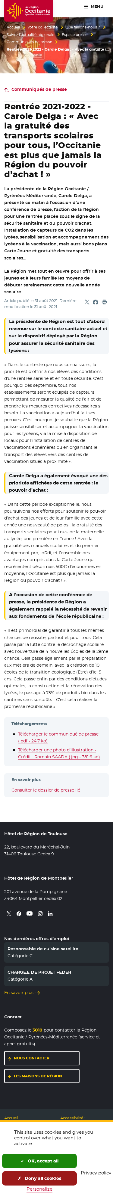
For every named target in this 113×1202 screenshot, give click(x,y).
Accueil (13, 27)
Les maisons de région (38, 1076)
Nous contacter (31, 1058)
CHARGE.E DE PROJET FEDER (39, 972)
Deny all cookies (42, 1178)
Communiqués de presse (29, 42)
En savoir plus (18, 992)
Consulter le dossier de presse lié (45, 790)
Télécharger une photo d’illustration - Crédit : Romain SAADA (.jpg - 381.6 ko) (59, 753)
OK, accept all (42, 1161)
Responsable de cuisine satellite (43, 949)
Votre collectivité (42, 27)
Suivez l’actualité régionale (30, 35)
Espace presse (74, 35)
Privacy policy (96, 1173)
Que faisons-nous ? (82, 27)
